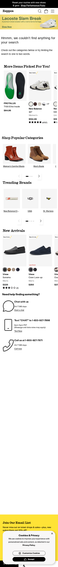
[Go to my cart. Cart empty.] (46, 11)
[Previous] (19, 176)
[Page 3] (31, 176)
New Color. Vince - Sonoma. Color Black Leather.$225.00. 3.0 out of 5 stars (14, 262)
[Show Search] (39, 11)
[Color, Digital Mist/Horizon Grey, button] (44, 104)
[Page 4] (33, 221)
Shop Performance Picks (33, 5)
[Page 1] (27, 176)
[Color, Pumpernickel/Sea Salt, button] (35, 104)
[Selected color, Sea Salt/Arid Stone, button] (56, 104)
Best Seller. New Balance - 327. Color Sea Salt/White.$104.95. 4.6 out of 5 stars (40, 97)
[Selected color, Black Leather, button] (5, 269)
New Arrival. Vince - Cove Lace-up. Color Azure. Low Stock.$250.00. (40, 260)
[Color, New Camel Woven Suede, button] (13, 269)
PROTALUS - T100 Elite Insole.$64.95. (15, 91)
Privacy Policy (29, 545)
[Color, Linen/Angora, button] (39, 104)
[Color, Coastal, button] (18, 269)
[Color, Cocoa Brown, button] (35, 269)
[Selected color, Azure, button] (31, 269)
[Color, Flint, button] (9, 269)
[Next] (39, 176)
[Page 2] (29, 221)
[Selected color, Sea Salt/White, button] (31, 104)
